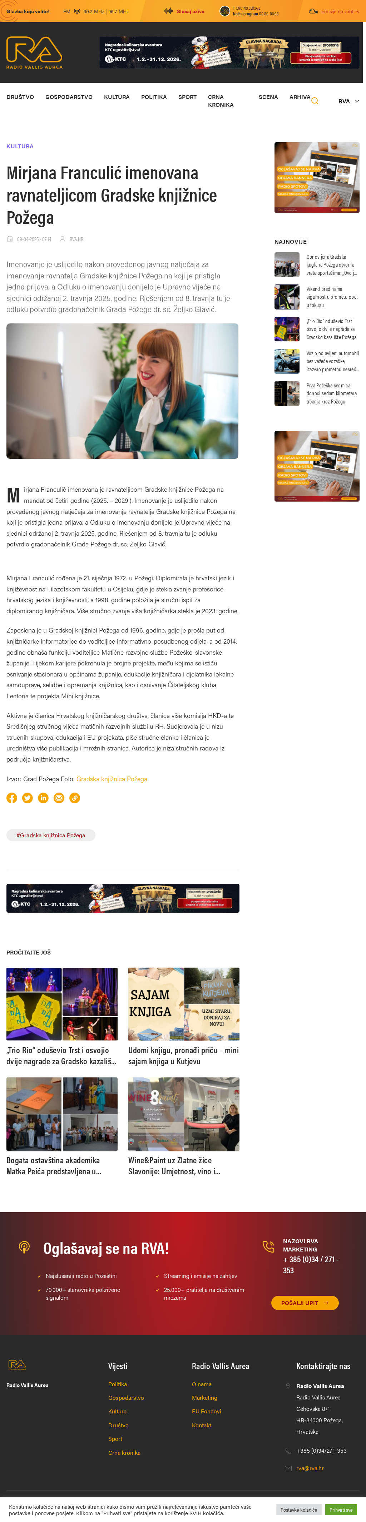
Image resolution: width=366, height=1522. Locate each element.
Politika (154, 97)
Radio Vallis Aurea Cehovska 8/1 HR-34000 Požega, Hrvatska (320, 1409)
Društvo (20, 97)
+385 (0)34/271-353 (321, 1450)
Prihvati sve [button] (341, 1509)
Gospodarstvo (69, 97)
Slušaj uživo (190, 11)
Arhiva (300, 97)
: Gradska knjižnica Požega (110, 778)
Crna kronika (221, 101)
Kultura (117, 97)
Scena (268, 97)
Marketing (204, 1397)
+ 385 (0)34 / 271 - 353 (311, 1264)
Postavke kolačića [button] (299, 1509)
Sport (187, 97)
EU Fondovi (206, 1411)
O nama (202, 1384)
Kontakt (201, 1425)
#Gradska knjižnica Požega (50, 835)
